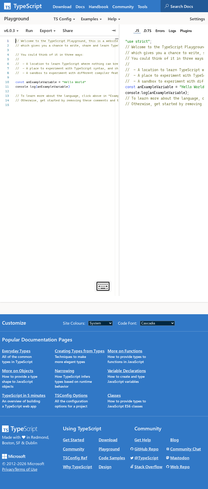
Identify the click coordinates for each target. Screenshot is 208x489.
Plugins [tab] (186, 30)
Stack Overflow (148, 466)
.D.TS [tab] (147, 30)
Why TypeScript (77, 466)
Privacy (8, 469)
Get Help (142, 439)
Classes (114, 395)
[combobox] (189, 6)
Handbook (98, 6)
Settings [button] (197, 18)
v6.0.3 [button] (10, 30)
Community (123, 6)
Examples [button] (89, 18)
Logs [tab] (172, 30)
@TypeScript (146, 457)
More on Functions (125, 350)
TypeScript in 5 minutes (23, 395)
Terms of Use (26, 469)
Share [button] (68, 30)
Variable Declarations (127, 370)
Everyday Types (16, 350)
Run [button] (29, 30)
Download (62, 6)
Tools (142, 6)
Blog (174, 439)
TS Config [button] (63, 18)
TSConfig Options (71, 395)
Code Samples (112, 457)
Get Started (73, 439)
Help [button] (112, 18)
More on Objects (17, 370)
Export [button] (46, 30)
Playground (109, 448)
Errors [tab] (160, 30)
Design (105, 466)
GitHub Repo (146, 448)
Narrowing (64, 370)
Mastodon (179, 457)
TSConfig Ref (75, 457)
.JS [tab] (137, 30)
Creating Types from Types (80, 350)
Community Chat (185, 448)
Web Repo (180, 466)
